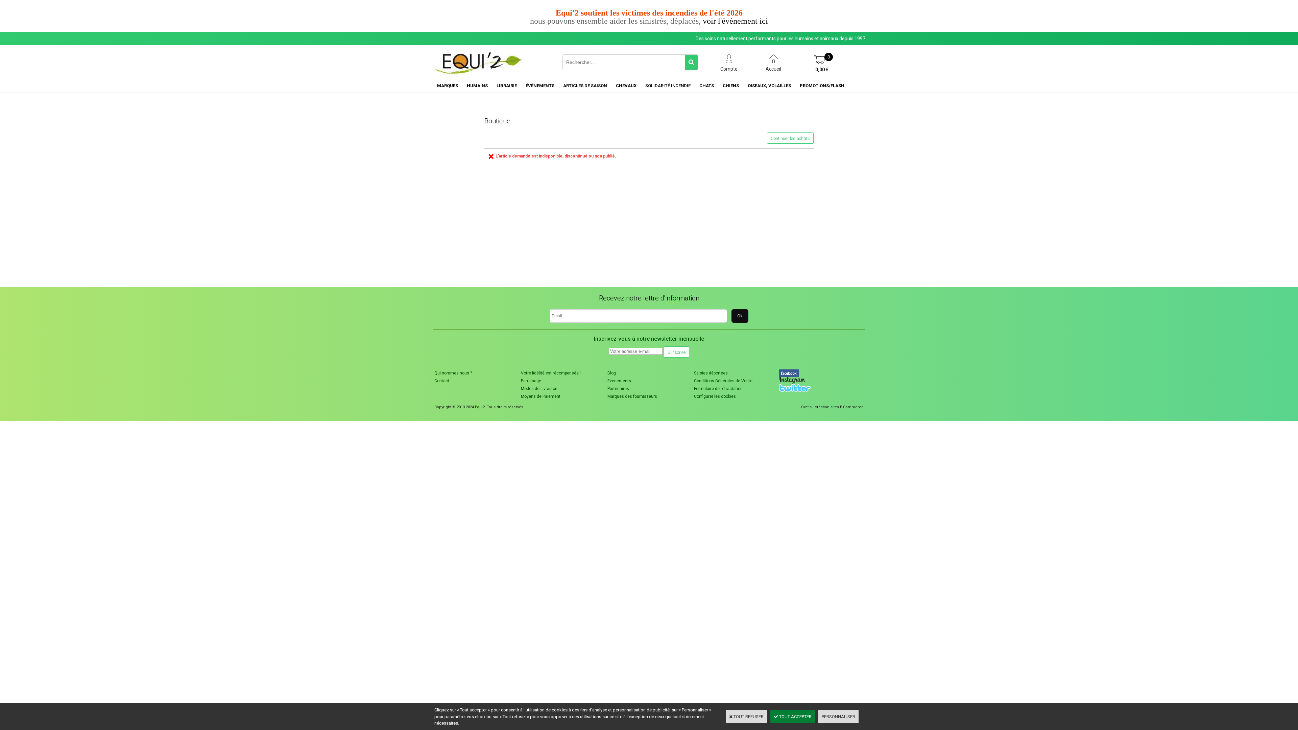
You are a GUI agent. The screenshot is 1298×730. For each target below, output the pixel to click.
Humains (477, 85)
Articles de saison (585, 85)
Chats (706, 85)
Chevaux (626, 85)
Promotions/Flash (822, 85)
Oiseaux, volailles (769, 85)
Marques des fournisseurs (632, 396)
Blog (611, 373)
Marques (447, 85)
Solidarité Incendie (668, 85)
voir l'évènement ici (735, 21)
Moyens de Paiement (540, 396)
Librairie (507, 85)
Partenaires (618, 388)
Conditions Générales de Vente (723, 381)
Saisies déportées (711, 373)
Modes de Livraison (539, 388)
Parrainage (531, 381)
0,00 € (821, 69)
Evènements (619, 381)
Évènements (540, 85)
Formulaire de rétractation (718, 388)
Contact (441, 381)
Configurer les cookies (715, 396)
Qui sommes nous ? (453, 373)
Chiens (731, 85)
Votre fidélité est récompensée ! (551, 373)
